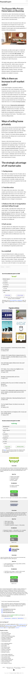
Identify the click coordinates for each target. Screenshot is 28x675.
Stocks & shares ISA (7, 420)
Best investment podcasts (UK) (7, 659)
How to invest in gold (5, 648)
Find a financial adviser (5, 647)
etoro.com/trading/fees (16, 298)
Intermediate (23, 626)
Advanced (2, 627)
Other (7, 627)
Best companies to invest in (6, 663)
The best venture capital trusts (7, 654)
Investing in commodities (6, 649)
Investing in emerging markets (7, 637)
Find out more (8, 618)
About (4, 667)
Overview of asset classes (6, 639)
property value (5, 67)
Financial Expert (5, 2)
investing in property (20, 101)
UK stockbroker (8, 273)
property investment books (12, 148)
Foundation (19, 626)
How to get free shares (5, 656)
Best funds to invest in (5, 652)
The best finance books (5, 641)
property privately (21, 230)
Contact (23, 667)
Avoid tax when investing (6, 658)
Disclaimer (18, 668)
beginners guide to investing (10, 625)
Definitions (17, 627)
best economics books (9, 177)
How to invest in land (5, 644)
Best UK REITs (4, 645)
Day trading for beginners (6, 638)
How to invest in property (6, 633)
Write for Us (17, 667)
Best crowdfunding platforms (6, 643)
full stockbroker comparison (16, 300)
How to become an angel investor (7, 655)
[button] (27, 1)
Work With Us (9, 667)
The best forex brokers (5, 661)
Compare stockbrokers (5, 634)
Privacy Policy (10, 668)
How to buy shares (4, 632)
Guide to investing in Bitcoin (6, 660)
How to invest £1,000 (5, 650)
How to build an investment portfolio (8, 636)
